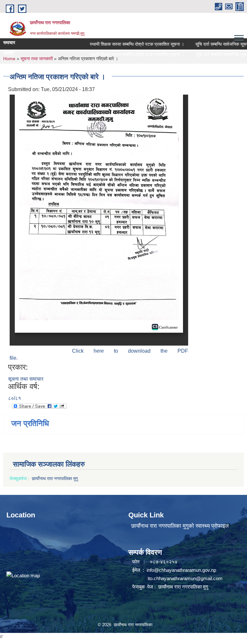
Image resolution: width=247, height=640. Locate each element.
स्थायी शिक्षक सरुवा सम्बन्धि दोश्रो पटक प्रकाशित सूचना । (128, 44)
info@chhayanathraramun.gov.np (181, 570)
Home (9, 58)
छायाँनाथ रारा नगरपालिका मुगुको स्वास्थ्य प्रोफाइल (180, 526)
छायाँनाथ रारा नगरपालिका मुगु (55, 478)
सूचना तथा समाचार (25, 379)
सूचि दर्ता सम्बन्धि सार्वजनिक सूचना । (216, 44)
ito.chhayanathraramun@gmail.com (185, 578)
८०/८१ (14, 398)
